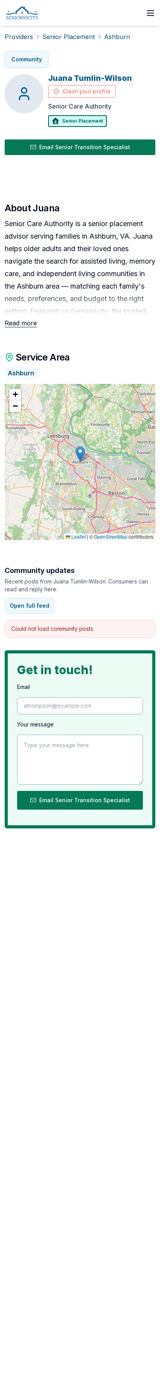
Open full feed (29, 605)
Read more (21, 323)
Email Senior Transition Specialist (84, 147)
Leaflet (78, 536)
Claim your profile (87, 91)
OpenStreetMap (110, 536)
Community (26, 59)
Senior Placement (68, 37)
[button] (80, 454)
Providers (19, 37)
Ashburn (117, 37)
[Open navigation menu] (150, 13)
